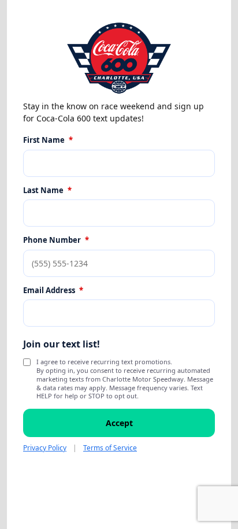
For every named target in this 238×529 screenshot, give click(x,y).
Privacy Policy (44, 448)
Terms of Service (110, 448)
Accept (119, 422)
